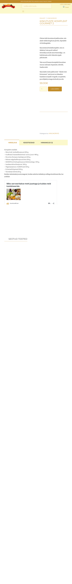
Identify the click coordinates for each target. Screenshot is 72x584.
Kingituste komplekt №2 (36, 390)
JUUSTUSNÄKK (25, 573)
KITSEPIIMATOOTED (27, 578)
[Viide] (2, 11)
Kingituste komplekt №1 (57, 390)
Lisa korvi (55, 89)
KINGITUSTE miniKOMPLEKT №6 (36, 337)
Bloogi (41, 580)
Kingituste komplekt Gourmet (57, 285)
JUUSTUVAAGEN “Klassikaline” (57, 338)
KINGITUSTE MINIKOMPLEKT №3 (14, 285)
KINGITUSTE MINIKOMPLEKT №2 (14, 337)
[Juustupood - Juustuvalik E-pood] (8, 6)
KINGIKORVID (52, 18)
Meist (40, 576)
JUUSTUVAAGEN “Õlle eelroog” (36, 285)
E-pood (41, 573)
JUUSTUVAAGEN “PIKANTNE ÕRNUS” (14, 390)
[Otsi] (49, 6)
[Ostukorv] (69, 11)
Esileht (42, 18)
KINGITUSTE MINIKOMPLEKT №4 (14, 443)
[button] (67, 7)
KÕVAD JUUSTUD (26, 581)
